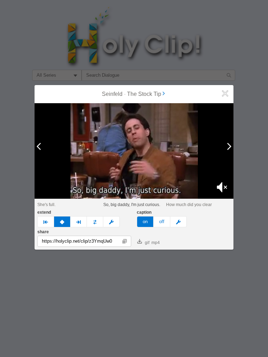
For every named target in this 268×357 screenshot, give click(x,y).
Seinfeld (112, 94)
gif (147, 242)
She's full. (46, 204)
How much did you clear (189, 204)
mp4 (155, 242)
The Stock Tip (144, 94)
